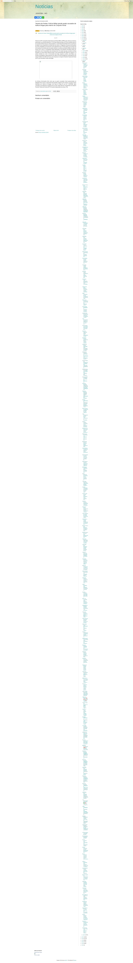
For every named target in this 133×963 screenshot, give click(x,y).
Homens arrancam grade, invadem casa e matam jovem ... (84, 686)
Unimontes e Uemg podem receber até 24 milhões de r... (85, 522)
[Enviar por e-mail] (54, 91)
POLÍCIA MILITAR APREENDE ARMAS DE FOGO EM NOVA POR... (85, 762)
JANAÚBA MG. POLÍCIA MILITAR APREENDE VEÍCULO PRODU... (85, 795)
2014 (83, 941)
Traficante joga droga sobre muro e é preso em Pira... (85, 541)
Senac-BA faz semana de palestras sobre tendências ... (85, 451)
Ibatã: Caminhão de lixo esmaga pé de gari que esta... (85, 296)
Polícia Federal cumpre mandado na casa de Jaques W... (85, 917)
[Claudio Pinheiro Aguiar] (34, 953)
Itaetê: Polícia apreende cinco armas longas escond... (84, 79)
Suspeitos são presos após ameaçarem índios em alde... (85, 124)
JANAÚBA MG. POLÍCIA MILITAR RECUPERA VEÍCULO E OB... (85, 194)
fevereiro (84, 60)
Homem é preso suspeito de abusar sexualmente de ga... (85, 509)
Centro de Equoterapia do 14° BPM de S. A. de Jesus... (85, 674)
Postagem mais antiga (71, 130)
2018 (83, 38)
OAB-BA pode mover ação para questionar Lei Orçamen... (85, 641)
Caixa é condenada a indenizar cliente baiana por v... (85, 634)
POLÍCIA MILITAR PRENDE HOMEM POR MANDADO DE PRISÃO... (85, 395)
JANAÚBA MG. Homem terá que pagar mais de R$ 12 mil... (85, 231)
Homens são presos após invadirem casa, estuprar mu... (84, 496)
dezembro (84, 40)
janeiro (84, 934)
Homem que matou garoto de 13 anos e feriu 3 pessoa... (84, 143)
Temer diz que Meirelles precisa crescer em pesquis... (85, 620)
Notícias (44, 6)
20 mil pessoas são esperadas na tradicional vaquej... (84, 842)
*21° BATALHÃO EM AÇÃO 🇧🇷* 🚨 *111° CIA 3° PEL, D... (85, 802)
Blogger (74, 960)
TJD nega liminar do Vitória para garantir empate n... (85, 483)
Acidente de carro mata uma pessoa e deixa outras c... (84, 930)
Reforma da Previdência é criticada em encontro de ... (84, 436)
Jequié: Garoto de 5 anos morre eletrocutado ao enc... (85, 98)
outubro (84, 45)
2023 (83, 30)
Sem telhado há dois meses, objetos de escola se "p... (84, 261)
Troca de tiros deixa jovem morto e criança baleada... (85, 92)
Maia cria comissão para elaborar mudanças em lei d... (84, 601)
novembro (84, 42)
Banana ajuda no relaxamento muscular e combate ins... (85, 877)
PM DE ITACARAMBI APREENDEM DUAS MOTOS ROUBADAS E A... (85, 403)
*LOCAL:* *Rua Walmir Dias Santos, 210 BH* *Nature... (84, 712)
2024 (83, 29)
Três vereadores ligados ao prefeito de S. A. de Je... (85, 321)
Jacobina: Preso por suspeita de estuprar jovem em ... (85, 661)
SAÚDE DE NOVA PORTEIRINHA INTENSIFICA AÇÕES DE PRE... (85, 347)
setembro (84, 48)
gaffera (66, 960)
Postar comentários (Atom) (44, 132)
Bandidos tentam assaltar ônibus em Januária (84, 174)
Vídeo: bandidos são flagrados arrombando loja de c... (85, 587)
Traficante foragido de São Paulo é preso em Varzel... (85, 136)
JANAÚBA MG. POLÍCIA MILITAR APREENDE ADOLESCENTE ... (85, 771)
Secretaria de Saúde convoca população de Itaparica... (84, 871)
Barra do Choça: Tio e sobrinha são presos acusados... (85, 567)
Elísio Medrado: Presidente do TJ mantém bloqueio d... (85, 476)
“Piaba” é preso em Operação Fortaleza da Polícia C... (84, 555)
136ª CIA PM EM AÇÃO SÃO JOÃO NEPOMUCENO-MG (85, 693)
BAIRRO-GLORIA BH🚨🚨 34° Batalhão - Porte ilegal (85, 747)
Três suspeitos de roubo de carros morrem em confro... (85, 515)
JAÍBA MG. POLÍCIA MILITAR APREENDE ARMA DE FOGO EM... (85, 209)
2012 (83, 945)
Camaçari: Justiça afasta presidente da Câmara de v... (85, 267)
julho (84, 52)
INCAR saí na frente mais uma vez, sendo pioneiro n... (85, 430)
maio (84, 55)
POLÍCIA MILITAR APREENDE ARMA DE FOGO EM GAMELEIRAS (85, 386)
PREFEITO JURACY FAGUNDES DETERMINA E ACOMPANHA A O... (85, 356)
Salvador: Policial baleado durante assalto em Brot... (85, 654)
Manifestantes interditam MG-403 (85, 837)
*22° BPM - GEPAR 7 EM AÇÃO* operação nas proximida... (85, 728)
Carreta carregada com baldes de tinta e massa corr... (85, 490)
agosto (84, 50)
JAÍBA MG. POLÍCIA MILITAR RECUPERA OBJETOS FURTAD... (85, 202)
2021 (83, 34)
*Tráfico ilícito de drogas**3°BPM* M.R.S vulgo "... (85, 705)
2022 (83, 32)
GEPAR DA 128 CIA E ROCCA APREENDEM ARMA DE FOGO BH (85, 735)
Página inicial (56, 130)
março (84, 58)
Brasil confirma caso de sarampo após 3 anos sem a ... (85, 856)
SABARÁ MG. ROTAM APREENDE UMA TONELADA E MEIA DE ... (85, 827)
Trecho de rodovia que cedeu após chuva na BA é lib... (85, 891)
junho (84, 54)
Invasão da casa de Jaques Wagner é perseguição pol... (85, 904)
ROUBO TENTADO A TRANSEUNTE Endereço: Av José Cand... (84, 721)
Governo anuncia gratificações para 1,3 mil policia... (85, 503)
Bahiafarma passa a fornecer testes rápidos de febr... (84, 444)
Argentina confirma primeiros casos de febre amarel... (84, 884)
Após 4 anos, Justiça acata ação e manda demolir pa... (85, 65)
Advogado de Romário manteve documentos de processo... (85, 608)
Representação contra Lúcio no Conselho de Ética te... (85, 457)
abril (83, 57)
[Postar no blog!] (55, 91)
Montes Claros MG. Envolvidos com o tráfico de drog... (85, 187)
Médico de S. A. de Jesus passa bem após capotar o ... (85, 680)
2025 (83, 27)
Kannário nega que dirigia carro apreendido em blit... (85, 334)
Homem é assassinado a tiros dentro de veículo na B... (85, 924)
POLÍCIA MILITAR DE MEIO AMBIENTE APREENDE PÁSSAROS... (85, 755)
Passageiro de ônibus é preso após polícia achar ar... (85, 149)
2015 (83, 940)
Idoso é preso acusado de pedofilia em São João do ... (85, 410)
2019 (83, 37)
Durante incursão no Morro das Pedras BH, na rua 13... (85, 741)
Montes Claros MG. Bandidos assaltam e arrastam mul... (85, 528)
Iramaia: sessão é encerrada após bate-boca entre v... (84, 595)
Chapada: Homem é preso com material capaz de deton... (84, 561)
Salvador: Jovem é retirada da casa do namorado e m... (85, 580)
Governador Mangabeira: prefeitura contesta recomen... (85, 309)
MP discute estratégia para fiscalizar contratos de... (84, 470)
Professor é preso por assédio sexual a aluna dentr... (84, 104)
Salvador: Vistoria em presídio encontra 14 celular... (85, 154)
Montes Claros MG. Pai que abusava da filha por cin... (85, 535)
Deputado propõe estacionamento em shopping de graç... (85, 72)
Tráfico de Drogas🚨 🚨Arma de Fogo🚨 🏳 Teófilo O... (85, 699)
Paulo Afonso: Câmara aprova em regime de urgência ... (85, 463)
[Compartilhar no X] (56, 91)
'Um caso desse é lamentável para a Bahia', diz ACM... (85, 614)
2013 (83, 943)
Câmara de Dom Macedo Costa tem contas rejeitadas (84, 289)
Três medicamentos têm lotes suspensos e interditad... (85, 417)
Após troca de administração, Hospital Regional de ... (85, 254)
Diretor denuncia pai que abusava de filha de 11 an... (85, 850)
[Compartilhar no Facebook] (57, 91)
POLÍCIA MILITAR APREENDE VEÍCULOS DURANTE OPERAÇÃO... (85, 787)
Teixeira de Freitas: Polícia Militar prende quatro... (84, 668)
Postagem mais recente (40, 130)
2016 (83, 938)
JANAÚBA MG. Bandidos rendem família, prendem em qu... (84, 547)
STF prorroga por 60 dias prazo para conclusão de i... (85, 327)
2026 (83, 25)
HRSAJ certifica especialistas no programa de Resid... (84, 424)
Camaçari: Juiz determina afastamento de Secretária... (85, 282)
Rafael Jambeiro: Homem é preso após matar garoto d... (85, 85)
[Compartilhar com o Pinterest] (59, 91)
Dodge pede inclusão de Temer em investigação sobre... (85, 315)
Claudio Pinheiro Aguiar (38, 952)
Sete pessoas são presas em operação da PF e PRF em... (85, 574)
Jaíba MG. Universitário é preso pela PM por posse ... (85, 225)
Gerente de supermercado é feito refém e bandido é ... (84, 181)
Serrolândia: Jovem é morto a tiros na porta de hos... (84, 118)
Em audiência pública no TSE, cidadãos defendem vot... (85, 897)
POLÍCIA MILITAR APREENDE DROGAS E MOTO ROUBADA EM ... (85, 779)
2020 (83, 35)
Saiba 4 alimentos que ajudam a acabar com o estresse (85, 864)
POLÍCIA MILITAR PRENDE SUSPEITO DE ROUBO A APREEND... (85, 217)
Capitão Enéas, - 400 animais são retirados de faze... (84, 168)
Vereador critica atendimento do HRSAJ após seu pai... (85, 274)
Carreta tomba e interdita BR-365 (85, 833)
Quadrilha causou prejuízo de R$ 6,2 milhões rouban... (85, 340)
